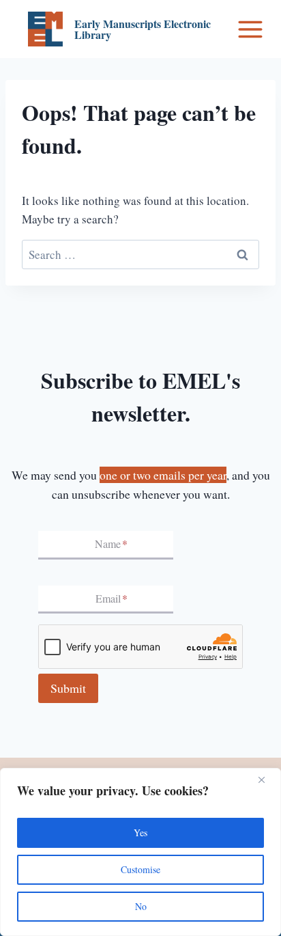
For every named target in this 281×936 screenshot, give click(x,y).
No (141, 906)
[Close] (266, 779)
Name (111, 544)
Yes (140, 832)
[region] (140, 852)
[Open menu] (250, 29)
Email (111, 598)
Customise (140, 869)
